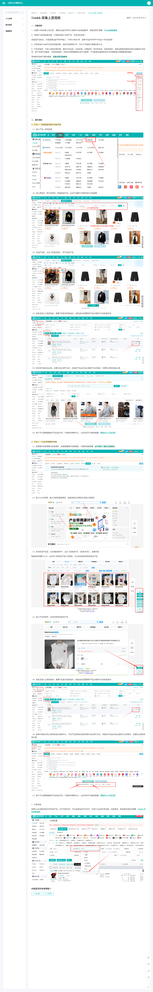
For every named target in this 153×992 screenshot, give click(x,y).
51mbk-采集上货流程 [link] (95, 13)
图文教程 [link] (44, 13)
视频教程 (9, 31)
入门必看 (9, 18)
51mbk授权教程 (110, 30)
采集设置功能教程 (60, 56)
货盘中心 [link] (71, 13)
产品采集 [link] (62, 13)
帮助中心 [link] (34, 13)
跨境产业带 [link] (81, 13)
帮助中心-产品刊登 (107, 432)
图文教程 (9, 25)
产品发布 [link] (53, 13)
